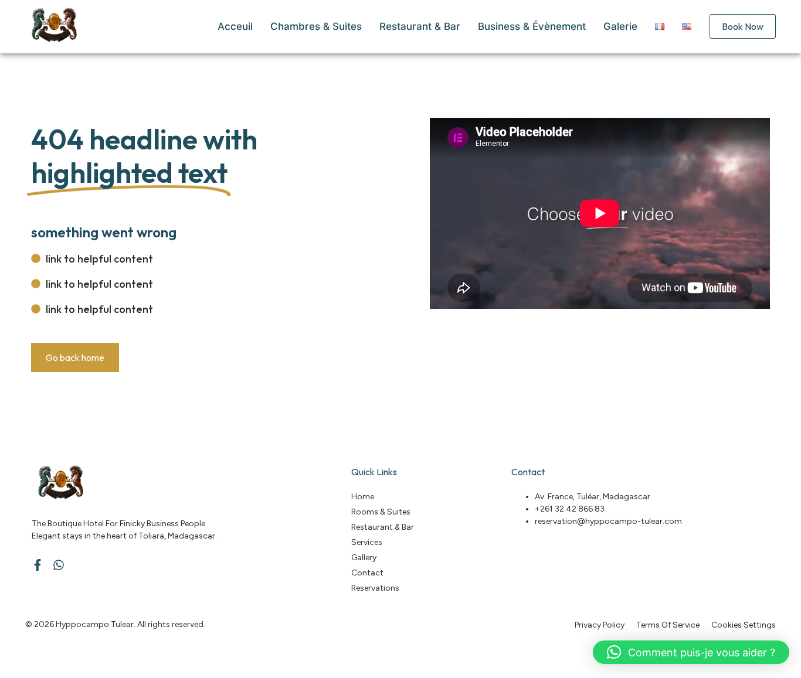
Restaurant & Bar (419, 26)
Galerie (620, 26)
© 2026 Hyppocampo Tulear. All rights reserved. (115, 624)
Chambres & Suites (316, 26)
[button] (691, 652)
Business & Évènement (532, 26)
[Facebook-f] (37, 565)
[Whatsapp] (59, 565)
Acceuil (235, 26)
